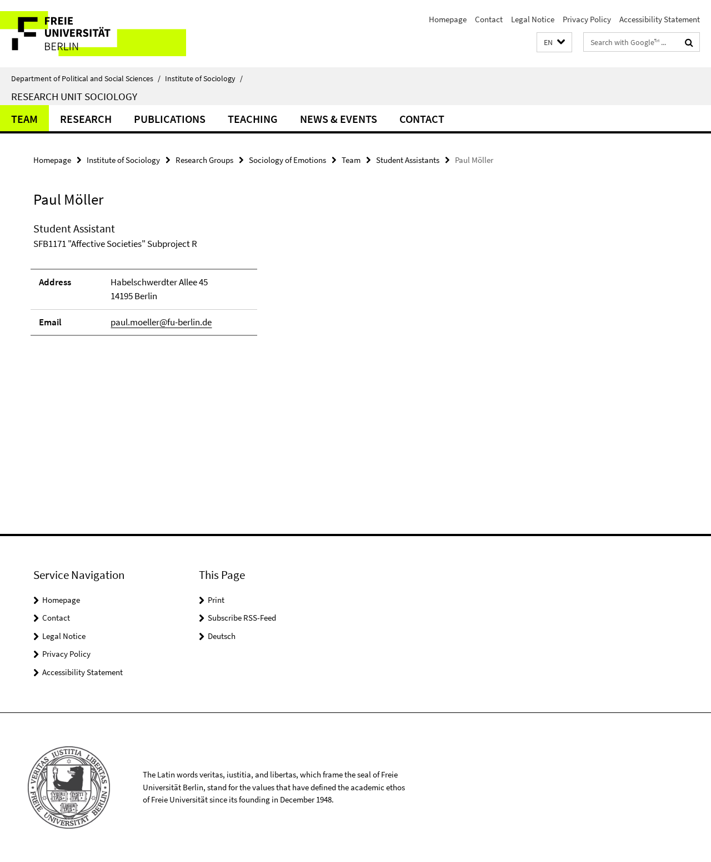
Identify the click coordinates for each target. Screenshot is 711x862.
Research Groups (204, 160)
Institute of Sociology (204, 78)
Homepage (448, 19)
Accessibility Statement (659, 19)
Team (24, 119)
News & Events (338, 119)
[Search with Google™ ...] (689, 42)
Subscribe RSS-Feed (242, 617)
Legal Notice (532, 19)
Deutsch (222, 636)
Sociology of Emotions (287, 160)
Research (86, 119)
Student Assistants (407, 160)
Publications (170, 119)
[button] (554, 42)
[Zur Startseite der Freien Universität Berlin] (93, 33)
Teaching (253, 119)
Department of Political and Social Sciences (86, 78)
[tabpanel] (217, 283)
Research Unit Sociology (74, 96)
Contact (489, 19)
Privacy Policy (587, 19)
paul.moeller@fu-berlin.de (161, 322)
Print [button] (216, 600)
